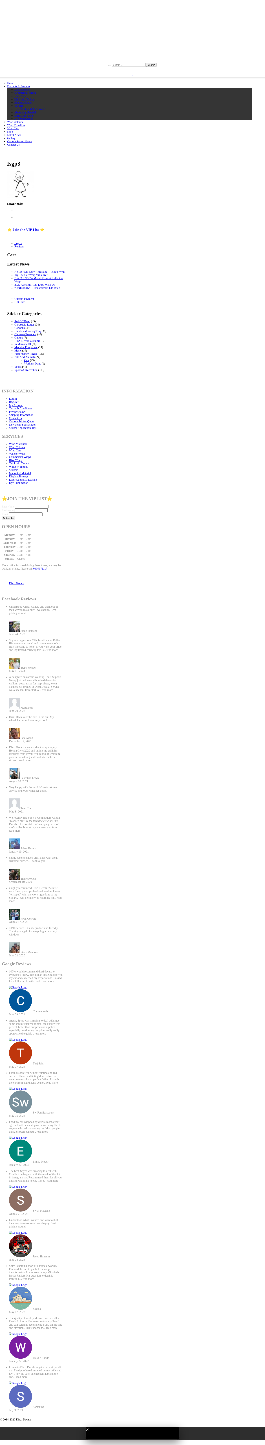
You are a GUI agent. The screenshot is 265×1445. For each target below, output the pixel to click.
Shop (10, 131)
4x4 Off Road (22, 321)
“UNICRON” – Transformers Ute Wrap (37, 287)
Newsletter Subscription (22, 424)
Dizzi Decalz (16, 583)
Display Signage (23, 115)
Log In (13, 398)
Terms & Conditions (20, 408)
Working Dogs (32, 363)
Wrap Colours (15, 121)
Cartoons (19, 327)
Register (138, 69)
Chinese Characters (25, 334)
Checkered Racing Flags (28, 331)
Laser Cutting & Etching (23, 479)
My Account (16, 405)
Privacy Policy (17, 411)
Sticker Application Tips (22, 427)
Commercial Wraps (25, 92)
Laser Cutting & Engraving (29, 108)
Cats (26, 360)
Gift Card (19, 302)
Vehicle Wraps (22, 89)
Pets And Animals (24, 357)
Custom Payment (24, 298)
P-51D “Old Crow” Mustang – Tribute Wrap (39, 271)
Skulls (17, 366)
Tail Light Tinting (24, 99)
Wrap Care (13, 128)
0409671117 (40, 568)
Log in (18, 243)
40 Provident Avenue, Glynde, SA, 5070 (132, 58)
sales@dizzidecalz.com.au (132, 54)
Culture (18, 337)
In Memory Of (22, 344)
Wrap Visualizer (16, 125)
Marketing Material (25, 112)
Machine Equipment (25, 347)
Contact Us (13, 144)
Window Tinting (23, 102)
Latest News (14, 134)
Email (5, 514)
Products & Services (18, 86)
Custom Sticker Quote (19, 141)
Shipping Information (21, 414)
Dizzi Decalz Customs (27, 340)
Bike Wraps (20, 96)
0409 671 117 (132, 61)
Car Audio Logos (24, 324)
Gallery (11, 138)
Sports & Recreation (25, 370)
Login (128, 69)
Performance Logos (25, 353)
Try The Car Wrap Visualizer (30, 274)
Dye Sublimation (23, 118)
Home (10, 83)
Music (17, 350)
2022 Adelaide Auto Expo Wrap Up (34, 284)
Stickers (18, 105)
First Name (8, 506)
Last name (8, 510)
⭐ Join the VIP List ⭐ (25, 230)
